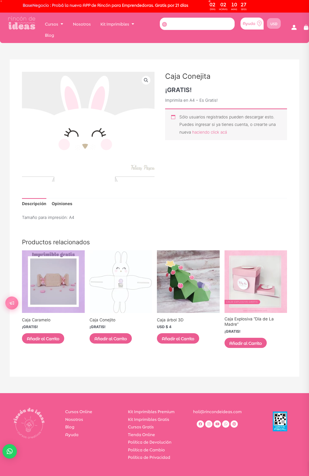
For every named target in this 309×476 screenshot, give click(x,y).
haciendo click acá (209, 132)
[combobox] (197, 24)
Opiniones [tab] (62, 203)
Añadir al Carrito (43, 338)
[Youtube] (217, 424)
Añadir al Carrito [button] (178, 338)
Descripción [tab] (34, 203)
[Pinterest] (234, 424)
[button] (294, 27)
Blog (49, 35)
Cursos (51, 24)
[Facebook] (200, 424)
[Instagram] (208, 424)
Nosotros (82, 24)
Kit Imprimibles (114, 24)
